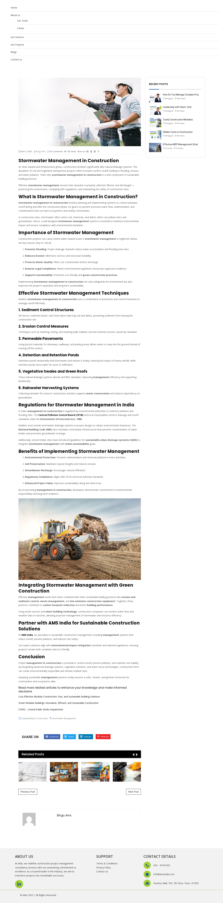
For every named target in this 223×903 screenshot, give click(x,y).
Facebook (53, 736)
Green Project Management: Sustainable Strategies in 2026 (64, 771)
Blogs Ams (41, 151)
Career (20, 28)
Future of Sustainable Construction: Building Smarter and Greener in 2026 (127, 772)
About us (15, 15)
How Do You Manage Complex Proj (181, 94)
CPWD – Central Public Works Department (40, 709)
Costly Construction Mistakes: (178, 119)
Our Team (22, 20)
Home (14, 7)
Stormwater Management (64, 718)
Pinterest (104, 736)
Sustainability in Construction (35, 718)
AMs (25, 895)
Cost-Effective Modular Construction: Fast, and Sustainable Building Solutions (59, 696)
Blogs (14, 52)
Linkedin (87, 736)
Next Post (133, 791)
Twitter (70, 736)
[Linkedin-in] (19, 884)
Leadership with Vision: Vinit (177, 107)
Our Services (17, 37)
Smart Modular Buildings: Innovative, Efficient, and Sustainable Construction (58, 702)
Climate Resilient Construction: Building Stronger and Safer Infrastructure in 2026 (95, 771)
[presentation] (133, 754)
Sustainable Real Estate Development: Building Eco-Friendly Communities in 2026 (32, 772)
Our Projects (17, 44)
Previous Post (27, 791)
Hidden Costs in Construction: (178, 132)
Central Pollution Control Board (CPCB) (60, 415)
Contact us (16, 59)
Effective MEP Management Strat (180, 144)
